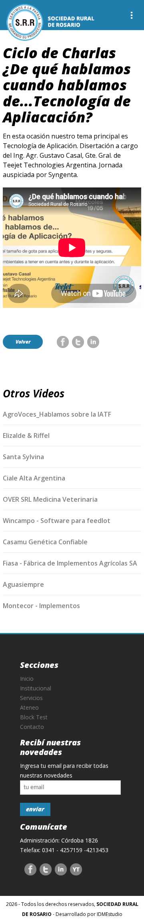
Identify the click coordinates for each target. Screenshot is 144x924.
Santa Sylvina (23, 456)
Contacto (32, 727)
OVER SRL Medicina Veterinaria (50, 499)
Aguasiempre (23, 584)
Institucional (35, 688)
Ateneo (29, 707)
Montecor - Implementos (41, 605)
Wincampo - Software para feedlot (56, 520)
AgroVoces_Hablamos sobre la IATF (57, 414)
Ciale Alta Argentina (34, 478)
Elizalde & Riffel (26, 435)
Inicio (27, 678)
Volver (23, 341)
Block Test (34, 717)
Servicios (31, 698)
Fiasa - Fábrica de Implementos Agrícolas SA (70, 563)
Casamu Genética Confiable (45, 541)
